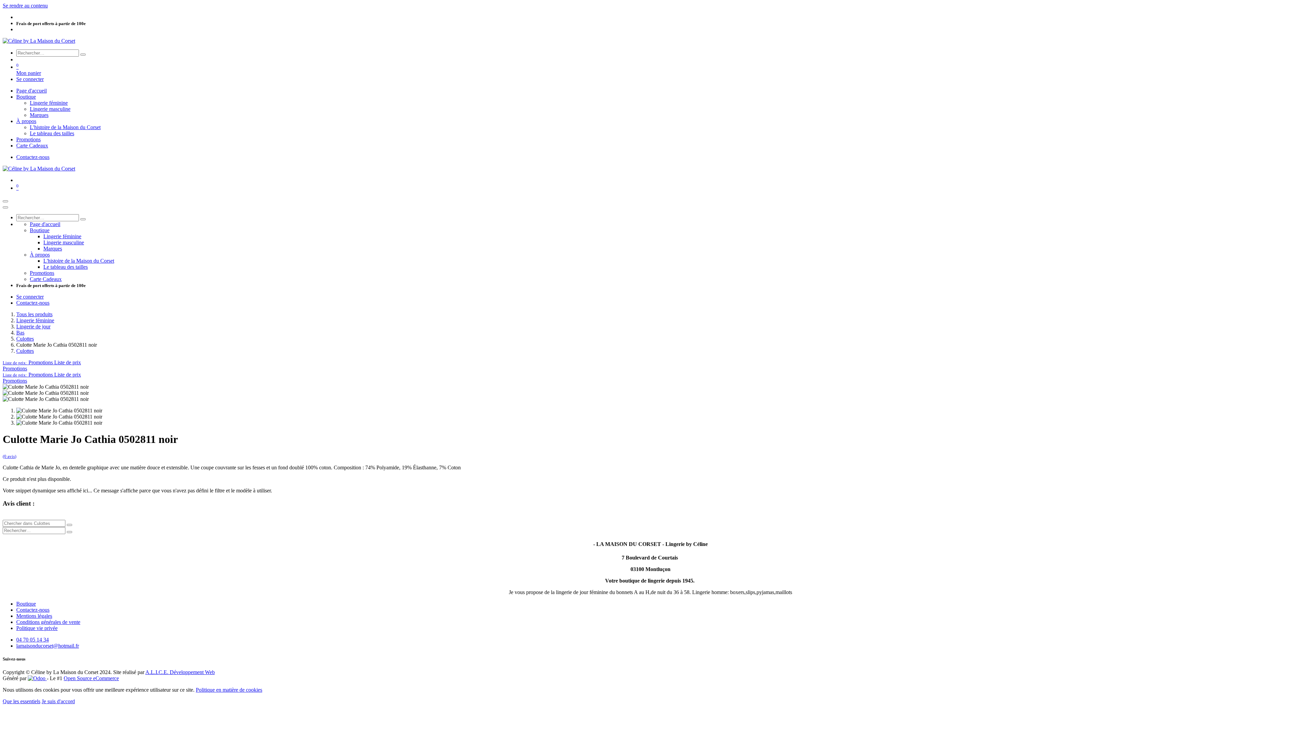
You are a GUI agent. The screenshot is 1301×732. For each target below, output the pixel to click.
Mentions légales (34, 616)
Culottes (25, 339)
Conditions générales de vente (48, 622)
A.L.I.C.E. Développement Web (180, 672)
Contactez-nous (32, 157)
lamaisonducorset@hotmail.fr (47, 646)
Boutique (26, 604)
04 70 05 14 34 (32, 640)
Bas (20, 333)
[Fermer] (5, 207)
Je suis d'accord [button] (58, 701)
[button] (42, 362)
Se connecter (30, 79)
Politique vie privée (37, 628)
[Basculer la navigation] (5, 201)
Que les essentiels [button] (21, 701)
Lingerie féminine (35, 320)
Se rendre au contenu (25, 5)
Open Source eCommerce (91, 678)
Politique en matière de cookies (229, 690)
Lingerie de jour (33, 326)
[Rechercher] (83, 55)
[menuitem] (31, 91)
